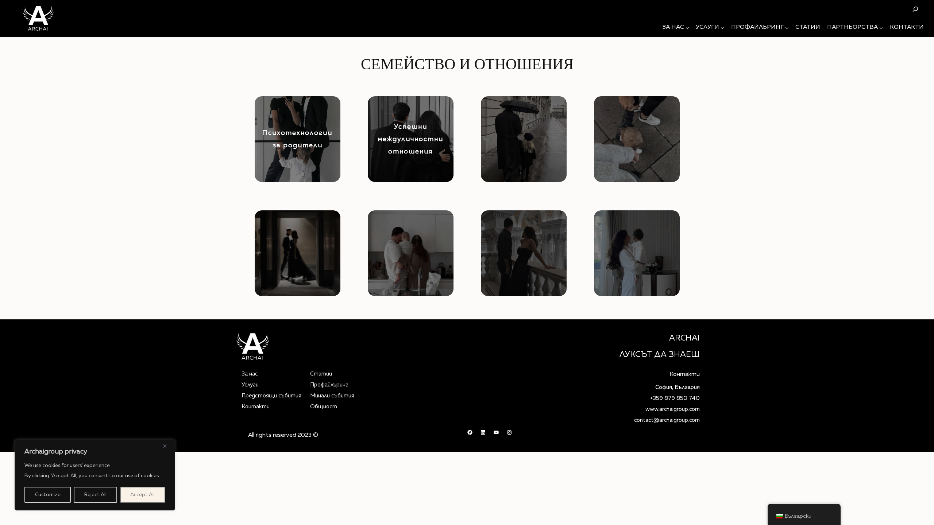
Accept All (142, 494)
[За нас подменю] (687, 28)
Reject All (95, 494)
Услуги (250, 385)
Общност (323, 406)
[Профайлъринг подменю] (787, 28)
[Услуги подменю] (722, 28)
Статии (321, 374)
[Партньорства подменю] (881, 28)
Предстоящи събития (271, 395)
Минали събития (332, 395)
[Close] (167, 446)
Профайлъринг (329, 385)
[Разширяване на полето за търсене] (915, 9)
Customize (48, 494)
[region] (95, 475)
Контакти (256, 406)
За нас (250, 374)
